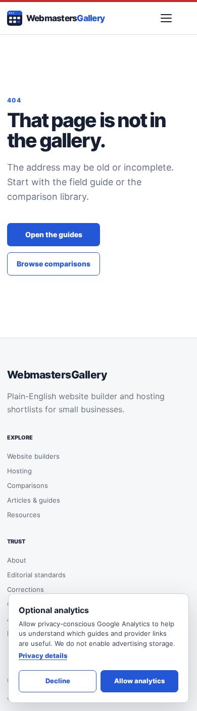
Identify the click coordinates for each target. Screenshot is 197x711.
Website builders (33, 456)
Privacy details (43, 655)
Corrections (25, 589)
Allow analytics (139, 681)
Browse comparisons (53, 263)
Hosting (19, 471)
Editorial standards (36, 575)
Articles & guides (33, 500)
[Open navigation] (166, 18)
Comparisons (27, 485)
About (16, 560)
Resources (23, 515)
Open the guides (53, 234)
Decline (57, 681)
